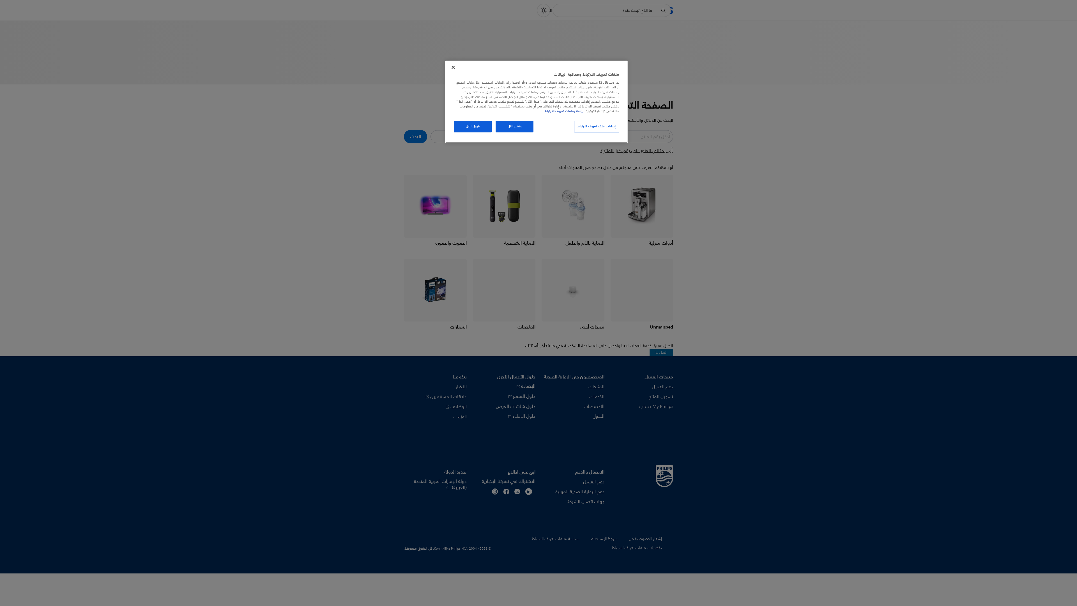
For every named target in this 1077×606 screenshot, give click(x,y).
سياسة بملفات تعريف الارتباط (565, 111)
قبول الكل (473, 126)
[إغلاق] (453, 67)
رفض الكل (515, 126)
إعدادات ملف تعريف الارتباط (596, 126)
